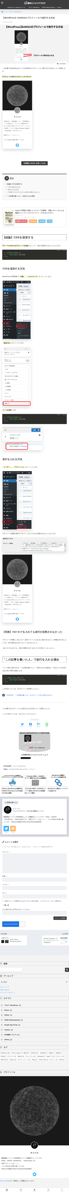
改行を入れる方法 (13, 189)
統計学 (21, 1056)
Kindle (42, 221)
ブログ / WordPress (34, 7)
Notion (7, 1010)
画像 (52, 1053)
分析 (3, 1056)
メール (5, 884)
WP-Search (4, 1181)
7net (50, 221)
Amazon (33, 221)
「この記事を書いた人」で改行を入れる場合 (20, 196)
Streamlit (41, 1056)
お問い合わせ (4, 990)
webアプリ (51, 1056)
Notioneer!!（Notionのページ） (17, 7)
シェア (20, 1191)
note (49, 819)
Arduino (8, 1030)
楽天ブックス (21, 221)
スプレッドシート (24, 1059)
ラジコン (60, 1056)
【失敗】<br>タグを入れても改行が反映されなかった (24, 192)
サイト (4, 893)
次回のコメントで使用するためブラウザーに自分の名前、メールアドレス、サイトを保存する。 (34, 901)
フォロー (34, 1191)
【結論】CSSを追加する (14, 184)
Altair (35, 1059)
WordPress (21, 769)
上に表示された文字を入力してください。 (16, 909)
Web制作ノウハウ (11, 1035)
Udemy (7, 1039)
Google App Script (11, 1025)
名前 (4, 876)
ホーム (7, 1191)
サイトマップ (4, 987)
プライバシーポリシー (7, 992)
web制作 (44, 1053)
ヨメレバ (23, 215)
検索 (67, 970)
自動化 (59, 1053)
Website (13, 832)
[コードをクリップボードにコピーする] (64, 253)
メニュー (48, 1191)
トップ (62, 1191)
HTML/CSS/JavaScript (48, 7)
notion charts (44, 1059)
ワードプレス (30, 769)
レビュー (54, 1059)
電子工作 (4, 1059)
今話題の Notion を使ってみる (34, 163)
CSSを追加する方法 (14, 187)
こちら (43, 819)
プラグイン (12, 1056)
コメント (6, 852)
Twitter (6, 832)
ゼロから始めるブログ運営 (20, 1053)
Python (59, 7)
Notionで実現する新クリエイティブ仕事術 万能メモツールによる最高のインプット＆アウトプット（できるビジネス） (39, 212)
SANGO (12, 769)
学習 (62, 1059)
